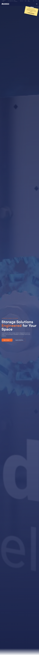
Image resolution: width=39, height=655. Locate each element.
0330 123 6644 (31, 13)
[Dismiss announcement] (37, 9)
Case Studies (29, 1)
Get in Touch (6, 340)
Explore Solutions (19, 340)
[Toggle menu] (36, 4)
